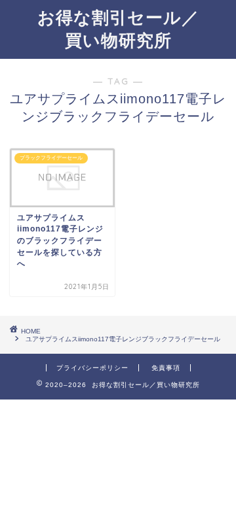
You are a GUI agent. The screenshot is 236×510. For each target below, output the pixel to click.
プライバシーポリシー (92, 367)
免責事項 (165, 367)
